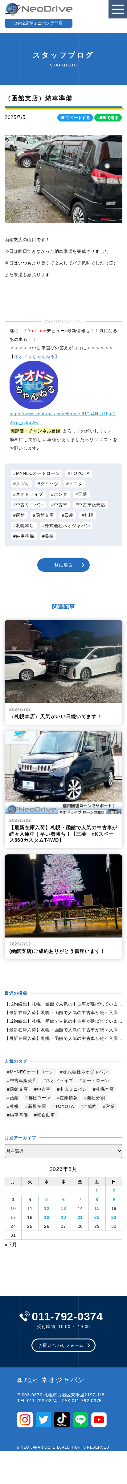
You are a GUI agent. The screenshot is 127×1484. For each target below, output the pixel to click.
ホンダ (61, 494)
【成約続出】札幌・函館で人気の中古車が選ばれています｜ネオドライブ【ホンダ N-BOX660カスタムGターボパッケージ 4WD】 (63, 1003)
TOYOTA (80, 473)
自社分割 (96, 1097)
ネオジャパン (51, 1380)
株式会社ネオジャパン (67, 525)
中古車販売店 (91, 504)
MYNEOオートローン (38, 473)
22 (97, 1217)
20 (63, 1217)
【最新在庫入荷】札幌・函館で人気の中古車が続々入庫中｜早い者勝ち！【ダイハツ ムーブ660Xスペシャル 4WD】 (63, 1038)
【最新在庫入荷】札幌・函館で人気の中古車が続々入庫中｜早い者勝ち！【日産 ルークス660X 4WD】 (63, 1012)
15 (97, 1208)
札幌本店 (25, 525)
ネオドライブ (29, 494)
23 (114, 1217)
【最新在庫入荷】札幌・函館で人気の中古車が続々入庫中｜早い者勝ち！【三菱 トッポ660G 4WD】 (63, 1029)
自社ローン (39, 1097)
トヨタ (76, 483)
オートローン (95, 1080)
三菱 (82, 494)
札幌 (88, 515)
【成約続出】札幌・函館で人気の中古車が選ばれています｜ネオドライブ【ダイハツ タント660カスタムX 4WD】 (63, 1021)
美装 (49, 536)
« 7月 (11, 1244)
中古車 (61, 504)
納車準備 (25, 536)
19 (46, 1217)
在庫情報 (68, 1097)
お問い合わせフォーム (61, 1345)
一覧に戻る (61, 565)
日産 (68, 515)
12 (46, 1208)
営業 (110, 1106)
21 (80, 1217)
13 (63, 1208)
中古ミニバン (29, 504)
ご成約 (89, 1106)
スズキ (23, 483)
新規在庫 (37, 1106)
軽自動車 (46, 1114)
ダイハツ (49, 483)
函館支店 (45, 515)
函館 (20, 515)
